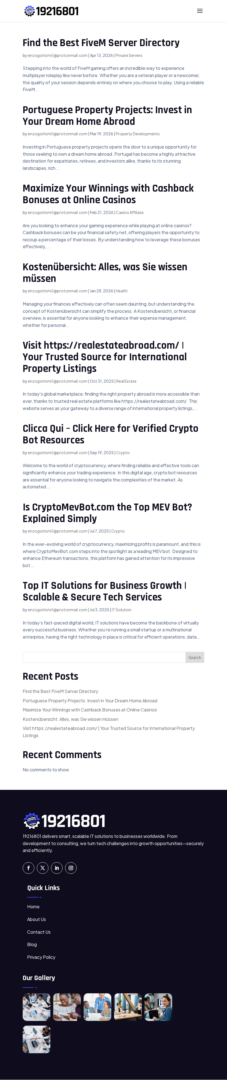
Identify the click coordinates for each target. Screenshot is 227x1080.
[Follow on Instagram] (71, 868)
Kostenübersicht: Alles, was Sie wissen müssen (105, 273)
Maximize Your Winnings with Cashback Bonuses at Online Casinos (108, 194)
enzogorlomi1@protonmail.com (57, 55)
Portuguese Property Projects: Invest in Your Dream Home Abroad (107, 116)
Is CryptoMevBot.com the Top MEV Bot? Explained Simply (107, 513)
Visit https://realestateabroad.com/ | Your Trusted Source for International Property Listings (105, 357)
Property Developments (138, 133)
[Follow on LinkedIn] (57, 868)
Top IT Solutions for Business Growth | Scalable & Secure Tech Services (105, 591)
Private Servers (128, 55)
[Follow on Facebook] (28, 868)
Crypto (123, 452)
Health (122, 290)
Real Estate (126, 380)
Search (195, 657)
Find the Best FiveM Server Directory (101, 43)
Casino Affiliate (130, 212)
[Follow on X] (42, 868)
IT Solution (121, 609)
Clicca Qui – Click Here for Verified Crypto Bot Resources (110, 434)
